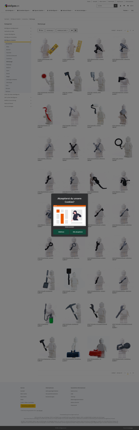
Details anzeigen (69, 227)
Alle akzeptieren (78, 232)
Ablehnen (61, 232)
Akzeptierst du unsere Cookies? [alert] (69, 200)
